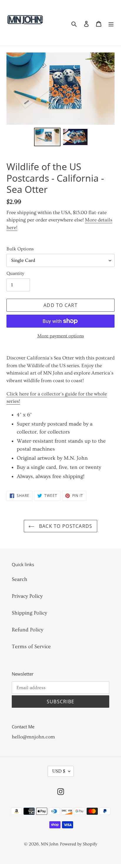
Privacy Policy (27, 596)
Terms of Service (31, 646)
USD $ (58, 771)
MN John (49, 844)
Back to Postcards (64, 526)
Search (19, 579)
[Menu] (111, 23)
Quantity (15, 273)
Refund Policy (27, 630)
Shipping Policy (29, 613)
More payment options (60, 336)
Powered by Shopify (78, 844)
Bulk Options (20, 249)
